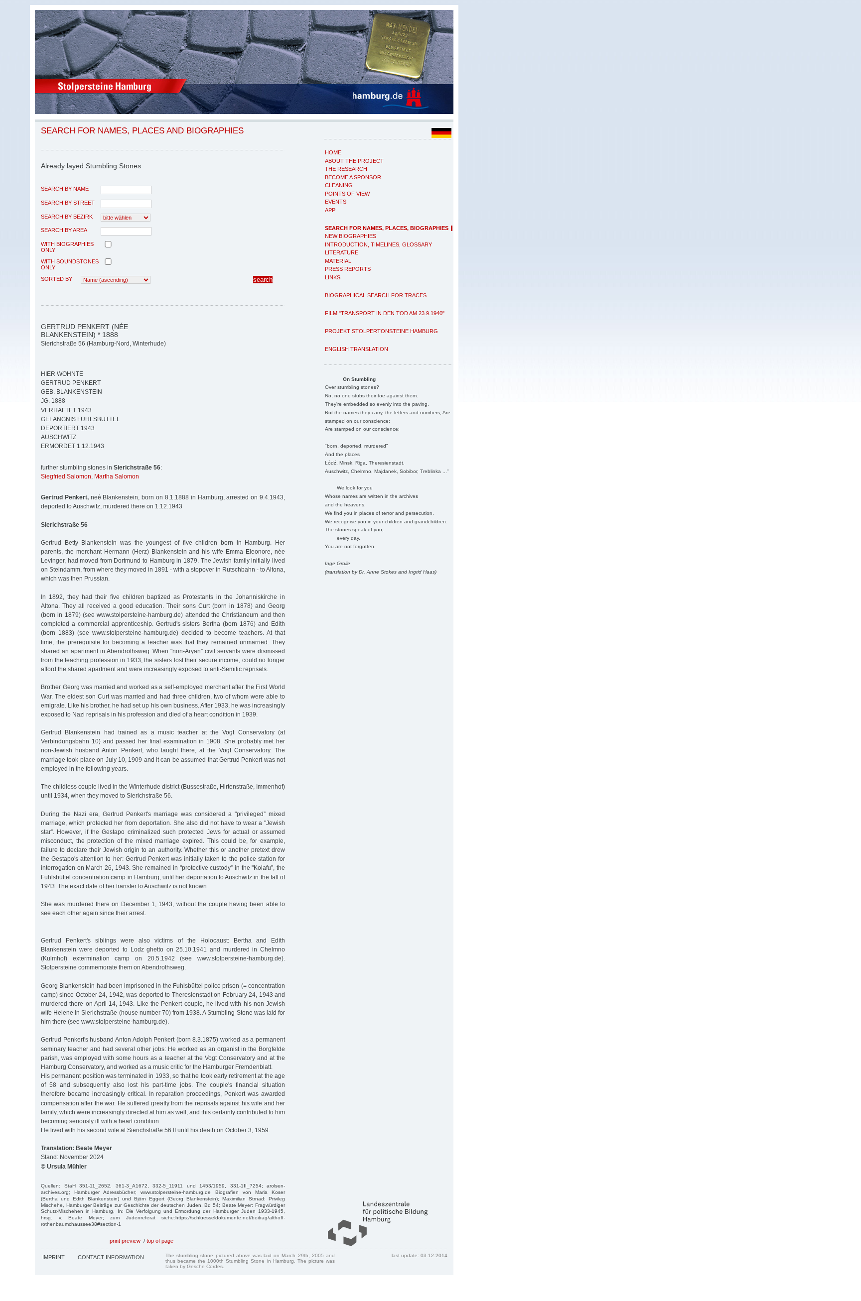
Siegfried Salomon (66, 476)
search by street (68, 203)
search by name (65, 189)
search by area (64, 230)
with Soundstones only (70, 264)
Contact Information (111, 1257)
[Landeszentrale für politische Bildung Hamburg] (373, 1244)
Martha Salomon (116, 476)
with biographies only (67, 247)
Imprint (53, 1257)
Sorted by (56, 279)
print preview (125, 1241)
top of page (159, 1241)
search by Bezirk (67, 217)
